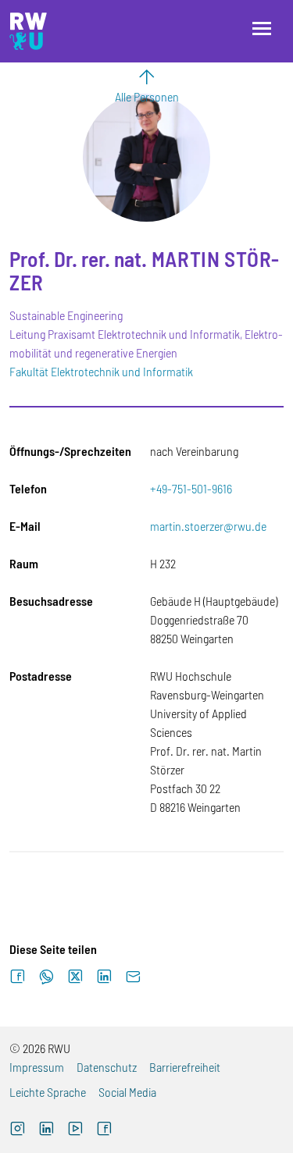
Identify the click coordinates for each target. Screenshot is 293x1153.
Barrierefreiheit (184, 1066)
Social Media (127, 1091)
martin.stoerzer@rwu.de (208, 525)
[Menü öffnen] (261, 28)
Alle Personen (147, 96)
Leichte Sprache (47, 1091)
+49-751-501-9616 (191, 488)
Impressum (36, 1066)
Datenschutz (107, 1066)
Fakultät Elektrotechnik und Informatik (101, 371)
